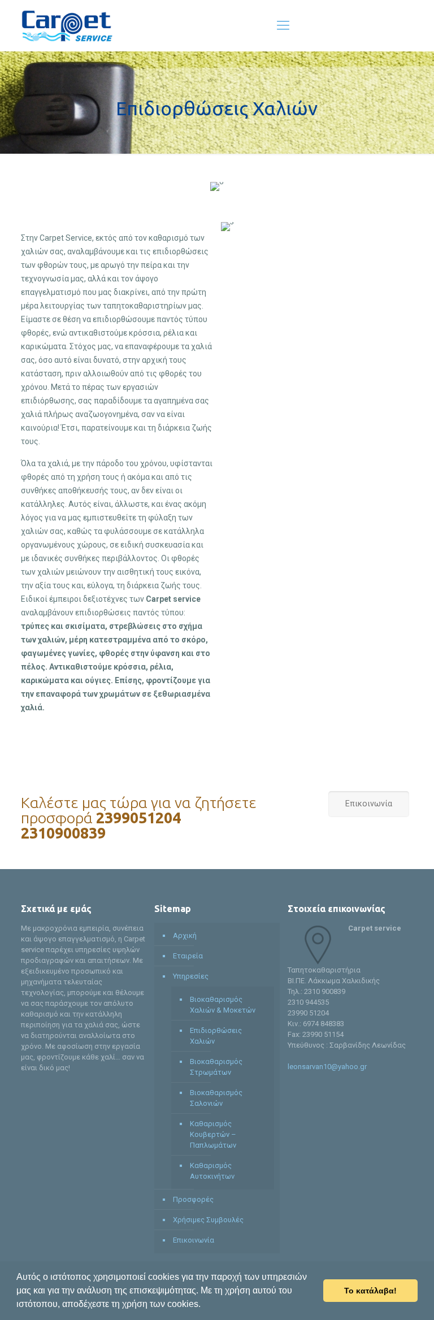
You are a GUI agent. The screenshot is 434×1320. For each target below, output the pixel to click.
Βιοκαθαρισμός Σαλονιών (216, 1098)
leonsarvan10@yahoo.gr (327, 1066)
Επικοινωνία (193, 1240)
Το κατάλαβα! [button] (370, 1290)
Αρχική (185, 935)
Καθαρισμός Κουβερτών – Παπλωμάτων (213, 1134)
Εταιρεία (188, 956)
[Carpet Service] (67, 25)
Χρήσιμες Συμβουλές (208, 1219)
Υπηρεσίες (191, 976)
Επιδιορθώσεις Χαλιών (216, 1035)
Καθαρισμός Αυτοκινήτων (212, 1170)
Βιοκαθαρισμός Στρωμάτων (216, 1066)
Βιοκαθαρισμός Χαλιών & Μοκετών (222, 1004)
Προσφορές (193, 1199)
